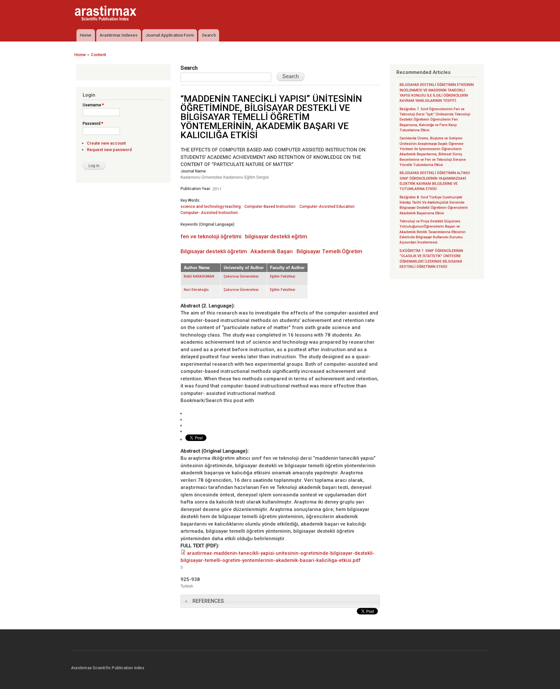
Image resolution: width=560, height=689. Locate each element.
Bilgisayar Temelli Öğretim (329, 251)
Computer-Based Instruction (270, 206)
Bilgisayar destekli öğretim (214, 251)
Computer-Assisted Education (327, 206)
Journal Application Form (170, 35)
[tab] (280, 601)
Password (93, 123)
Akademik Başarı (272, 251)
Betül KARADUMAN (199, 276)
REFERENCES (208, 601)
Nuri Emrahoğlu (196, 290)
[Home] (106, 14)
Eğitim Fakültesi (282, 276)
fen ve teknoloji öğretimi (211, 236)
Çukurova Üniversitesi (241, 276)
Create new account (106, 143)
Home (85, 35)
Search (209, 35)
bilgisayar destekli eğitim (276, 236)
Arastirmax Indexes (118, 35)
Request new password (109, 149)
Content (98, 54)
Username (93, 105)
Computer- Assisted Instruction (209, 212)
